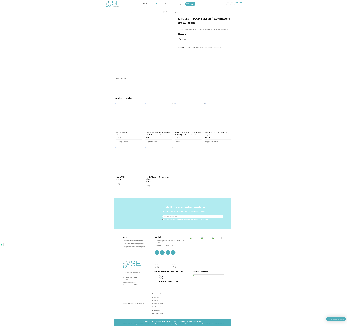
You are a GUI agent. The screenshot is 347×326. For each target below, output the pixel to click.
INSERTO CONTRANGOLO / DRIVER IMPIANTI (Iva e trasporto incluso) (157, 134)
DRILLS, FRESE (120, 177)
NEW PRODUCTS (144, 12)
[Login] (231, 3)
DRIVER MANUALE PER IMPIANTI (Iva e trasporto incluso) (218, 134)
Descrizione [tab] (120, 79)
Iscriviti (221, 220)
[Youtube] (173, 252)
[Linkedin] (168, 252)
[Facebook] (157, 252)
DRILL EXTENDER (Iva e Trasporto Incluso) (126, 134)
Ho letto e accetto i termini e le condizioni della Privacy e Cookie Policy (186, 220)
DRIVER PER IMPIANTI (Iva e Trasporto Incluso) (157, 178)
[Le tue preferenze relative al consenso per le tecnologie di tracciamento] (1, 244)
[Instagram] (162, 252)
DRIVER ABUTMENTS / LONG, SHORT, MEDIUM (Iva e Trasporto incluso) (188, 134)
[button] (122, 141)
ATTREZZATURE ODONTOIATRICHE (129, 12)
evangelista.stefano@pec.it (129, 282)
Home (116, 12)
